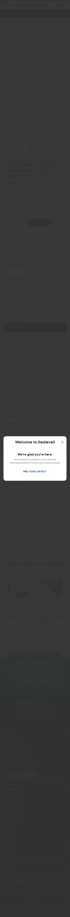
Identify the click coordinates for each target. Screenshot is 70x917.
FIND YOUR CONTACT (35, 471)
